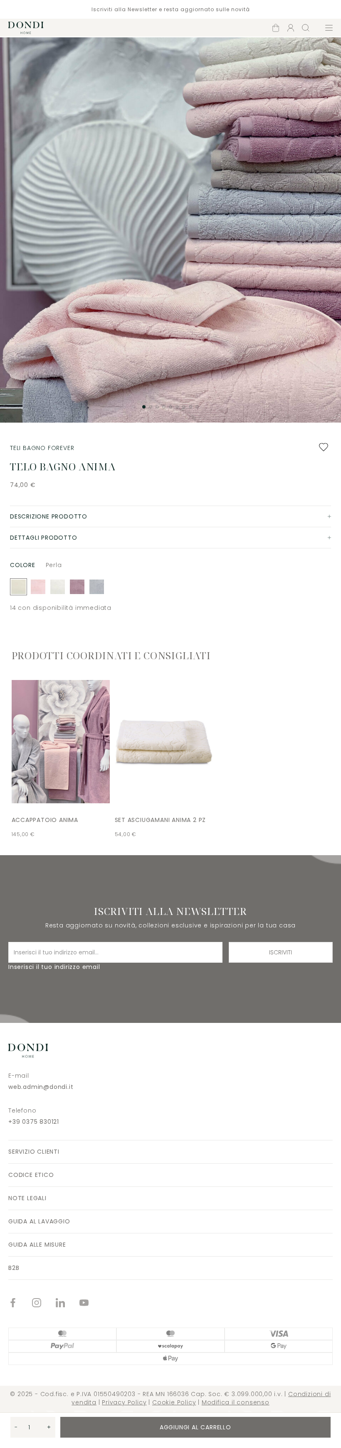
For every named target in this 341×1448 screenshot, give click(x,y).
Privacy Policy (124, 1402)
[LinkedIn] (67, 1303)
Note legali (27, 1198)
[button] (144, 406)
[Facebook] (20, 1303)
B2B (13, 1268)
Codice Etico (31, 1175)
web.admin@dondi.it (40, 1087)
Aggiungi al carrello (195, 1427)
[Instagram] (44, 1303)
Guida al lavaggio (39, 1221)
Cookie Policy (174, 1402)
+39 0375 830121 (33, 1122)
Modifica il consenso (235, 1402)
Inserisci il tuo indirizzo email (54, 967)
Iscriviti (280, 952)
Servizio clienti (33, 1151)
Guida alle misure (37, 1244)
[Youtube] (91, 1303)
